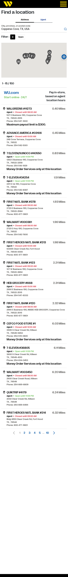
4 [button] (34, 432)
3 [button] (29, 432)
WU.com (11, 93)
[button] (53, 433)
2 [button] (24, 432)
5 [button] (40, 432)
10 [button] (47, 432)
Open (20, 37)
